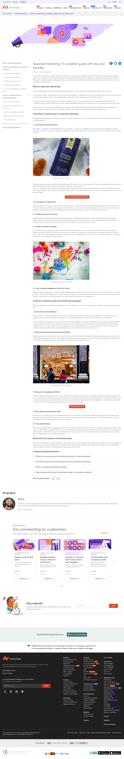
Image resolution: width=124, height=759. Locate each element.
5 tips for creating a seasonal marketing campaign (12, 97)
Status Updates (108, 663)
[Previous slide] (9, 561)
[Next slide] (114, 561)
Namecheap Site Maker (74, 445)
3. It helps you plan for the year (12, 81)
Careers (106, 716)
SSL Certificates (89, 694)
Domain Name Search (70, 659)
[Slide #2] (63, 586)
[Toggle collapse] (29, 67)
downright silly (96, 190)
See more (104, 533)
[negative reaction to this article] (58, 478)
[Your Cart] (109, 2)
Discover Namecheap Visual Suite (77, 197)
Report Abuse (108, 674)
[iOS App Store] (115, 753)
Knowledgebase (109, 665)
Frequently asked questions (12, 127)
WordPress (57, 8)
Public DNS (87, 678)
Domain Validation (89, 700)
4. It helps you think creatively (12, 85)
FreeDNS (66, 676)
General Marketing (20, 553)
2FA (85, 676)
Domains (40, 8)
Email (65, 8)
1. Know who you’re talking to (11, 102)
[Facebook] (10, 691)
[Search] (119, 2)
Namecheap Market (69, 669)
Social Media (74, 554)
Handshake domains (71, 665)
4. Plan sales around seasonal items (13, 116)
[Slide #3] (65, 586)
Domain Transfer (68, 661)
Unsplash (67, 178)
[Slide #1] (61, 586)
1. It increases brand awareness (12, 73)
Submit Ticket (108, 669)
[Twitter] (5, 691)
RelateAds (108, 696)
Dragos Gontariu (60, 282)
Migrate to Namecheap (70, 694)
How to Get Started (110, 682)
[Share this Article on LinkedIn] (119, 63)
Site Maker (107, 704)
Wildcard (86, 706)
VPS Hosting (67, 688)
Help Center (108, 8)
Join (113, 606)
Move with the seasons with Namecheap (16, 123)
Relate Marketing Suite (112, 688)
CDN (85, 669)
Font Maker (107, 706)
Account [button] (117, 8)
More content (22, 510)
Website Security (90, 661)
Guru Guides (108, 657)
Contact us (7, 2)
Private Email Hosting (69, 692)
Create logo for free (77, 406)
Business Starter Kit (111, 684)
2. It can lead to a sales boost (11, 77)
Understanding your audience (42, 315)
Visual (105, 702)
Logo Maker (108, 708)
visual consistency (74, 402)
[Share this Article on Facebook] (111, 63)
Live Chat (106, 672)
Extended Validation (90, 702)
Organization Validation (91, 698)
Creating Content (45, 553)
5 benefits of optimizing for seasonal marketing (15, 68)
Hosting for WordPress (70, 684)
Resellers (86, 712)
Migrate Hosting (88, 688)
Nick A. (41, 72)
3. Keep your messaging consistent (13, 112)
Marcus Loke (60, 385)
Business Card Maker (110, 712)
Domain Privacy (88, 659)
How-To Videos (108, 667)
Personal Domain (68, 667)
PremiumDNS (67, 674)
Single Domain (88, 704)
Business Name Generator (112, 710)
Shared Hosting (68, 682)
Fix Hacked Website (91, 663)
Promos (86, 720)
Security (86, 8)
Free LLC (109, 686)
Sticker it (60, 178)
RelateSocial (108, 692)
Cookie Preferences (116, 732)
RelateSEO (108, 690)
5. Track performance (9, 120)
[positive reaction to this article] (53, 478)
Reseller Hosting (68, 686)
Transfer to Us (96, 8)
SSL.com (86, 696)
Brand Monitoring (110, 700)
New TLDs (66, 663)
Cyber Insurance (90, 674)
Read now (23, 579)
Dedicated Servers (68, 690)
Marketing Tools (75, 8)
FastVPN (89, 672)
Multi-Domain (88, 708)
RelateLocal (108, 698)
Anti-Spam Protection (90, 680)
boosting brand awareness (86, 184)
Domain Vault (89, 665)
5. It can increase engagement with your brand (15, 90)
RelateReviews (109, 694)
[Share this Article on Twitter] (115, 63)
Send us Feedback (109, 724)
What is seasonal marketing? (12, 63)
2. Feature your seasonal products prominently (13, 107)
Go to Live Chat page (78, 634)
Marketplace (107, 680)
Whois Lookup (67, 672)
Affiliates (107, 720)
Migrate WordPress (69, 704)
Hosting (49, 8)
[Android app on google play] (103, 753)
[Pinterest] (22, 691)
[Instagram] (16, 691)
